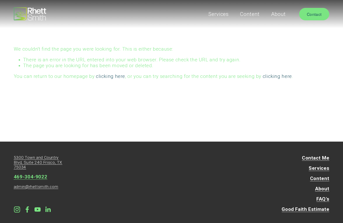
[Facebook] (27, 209)
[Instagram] (17, 209)
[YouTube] (37, 209)
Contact (314, 14)
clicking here (110, 76)
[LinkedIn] (48, 209)
